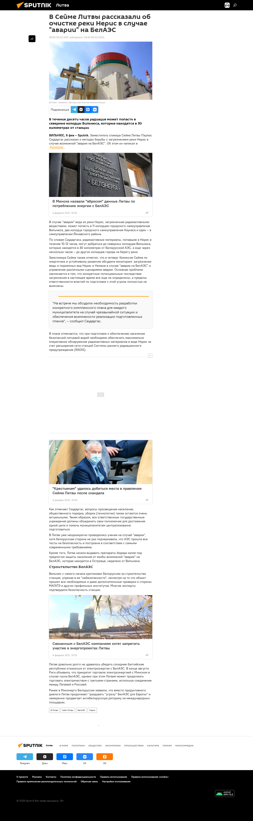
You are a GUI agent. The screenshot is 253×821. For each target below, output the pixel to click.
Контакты (51, 776)
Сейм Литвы (67, 710)
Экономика (113, 745)
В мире (64, 745)
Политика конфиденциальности (78, 776)
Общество (95, 745)
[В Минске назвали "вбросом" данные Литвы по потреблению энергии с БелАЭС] (100, 175)
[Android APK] (224, 794)
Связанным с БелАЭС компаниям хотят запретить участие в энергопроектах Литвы (96, 645)
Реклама (37, 776)
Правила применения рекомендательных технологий (47, 781)
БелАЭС (81, 710)
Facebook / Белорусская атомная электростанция (81, 102)
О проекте (22, 776)
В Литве (54, 710)
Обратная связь (89, 781)
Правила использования (113, 776)
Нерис (92, 710)
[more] (147, 212)
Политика (78, 745)
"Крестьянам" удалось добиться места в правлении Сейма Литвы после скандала (97, 490)
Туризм (167, 745)
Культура (153, 745)
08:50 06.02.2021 (59, 37)
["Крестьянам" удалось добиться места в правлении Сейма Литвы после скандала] (100, 462)
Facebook (56, 147)
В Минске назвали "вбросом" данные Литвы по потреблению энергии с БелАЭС (93, 203)
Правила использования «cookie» (149, 776)
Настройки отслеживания (116, 781)
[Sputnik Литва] (35, 9)
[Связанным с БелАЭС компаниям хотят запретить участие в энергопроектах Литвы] (100, 617)
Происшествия (134, 745)
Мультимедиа (184, 745)
